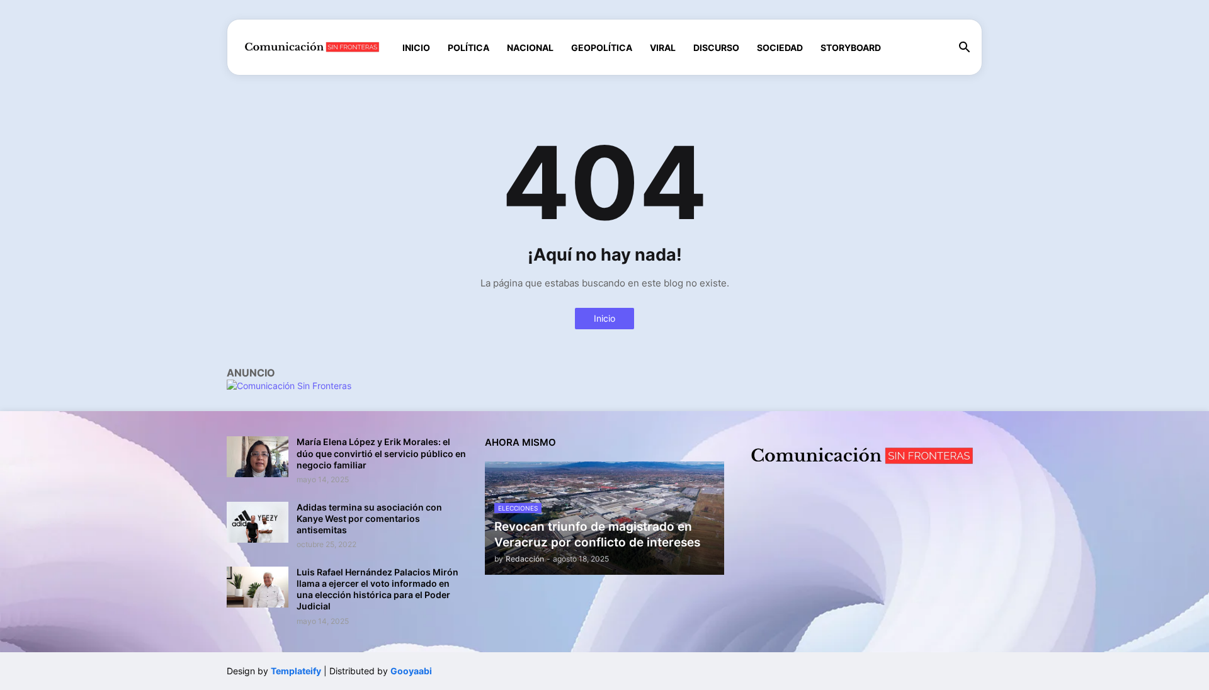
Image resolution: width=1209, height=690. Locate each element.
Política (468, 47)
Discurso (716, 47)
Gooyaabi (411, 670)
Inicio (416, 47)
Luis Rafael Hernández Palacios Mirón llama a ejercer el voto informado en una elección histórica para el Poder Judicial (377, 589)
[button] (964, 48)
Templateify (296, 670)
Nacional (530, 47)
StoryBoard (850, 47)
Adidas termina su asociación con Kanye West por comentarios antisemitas (369, 518)
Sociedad (780, 47)
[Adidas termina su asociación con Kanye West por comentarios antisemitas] (257, 522)
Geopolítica (601, 47)
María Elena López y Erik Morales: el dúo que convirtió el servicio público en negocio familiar (381, 453)
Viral (663, 47)
